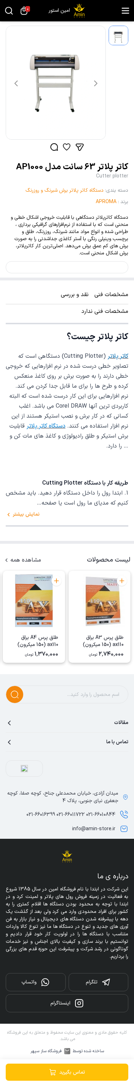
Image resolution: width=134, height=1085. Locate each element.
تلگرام (92, 982)
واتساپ (28, 982)
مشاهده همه (25, 560)
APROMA (106, 202)
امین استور (59, 10)
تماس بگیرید (72, 1072)
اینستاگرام (60, 1003)
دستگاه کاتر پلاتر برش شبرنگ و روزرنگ (64, 190)
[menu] (125, 11)
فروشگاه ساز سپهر (46, 1051)
